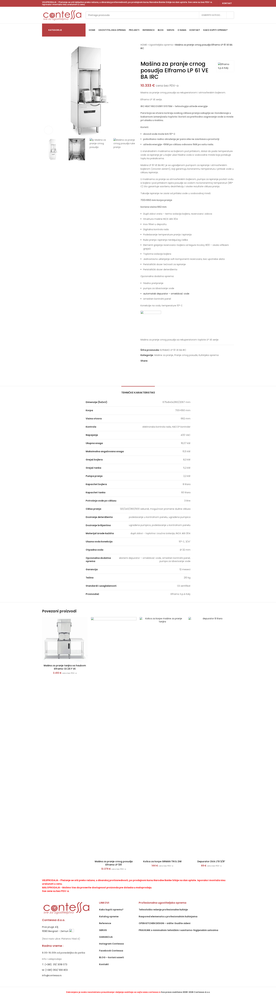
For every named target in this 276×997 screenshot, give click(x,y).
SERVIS (103, 930)
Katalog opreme (109, 916)
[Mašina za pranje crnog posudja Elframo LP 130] (113, 738)
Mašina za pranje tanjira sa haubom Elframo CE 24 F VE (65, 667)
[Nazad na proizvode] (146, 55)
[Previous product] (142, 55)
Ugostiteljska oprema (161, 44)
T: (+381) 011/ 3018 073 (54, 964)
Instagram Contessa (111, 943)
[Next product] (150, 55)
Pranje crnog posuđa (186, 355)
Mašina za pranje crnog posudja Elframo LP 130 (114, 863)
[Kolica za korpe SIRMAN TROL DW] (162, 738)
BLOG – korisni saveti (111, 957)
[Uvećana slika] (48, 130)
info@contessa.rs (52, 975)
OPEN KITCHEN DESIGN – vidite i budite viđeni (164, 923)
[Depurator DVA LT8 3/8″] (211, 738)
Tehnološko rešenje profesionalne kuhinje (163, 909)
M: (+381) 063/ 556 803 (55, 970)
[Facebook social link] (150, 361)
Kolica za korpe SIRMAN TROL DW (162, 861)
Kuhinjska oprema (209, 355)
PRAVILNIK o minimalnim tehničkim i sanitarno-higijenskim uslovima (178, 930)
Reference (105, 923)
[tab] (138, 391)
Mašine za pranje (163, 355)
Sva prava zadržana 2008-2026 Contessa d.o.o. (185, 992)
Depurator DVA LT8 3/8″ (211, 861)
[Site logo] (62, 15)
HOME (143, 44)
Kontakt (227, 3)
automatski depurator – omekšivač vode (166, 293)
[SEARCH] (230, 15)
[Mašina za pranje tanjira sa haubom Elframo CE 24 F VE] (65, 640)
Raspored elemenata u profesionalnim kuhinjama (168, 916)
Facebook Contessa (111, 950)
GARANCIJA (106, 937)
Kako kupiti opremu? (111, 909)
